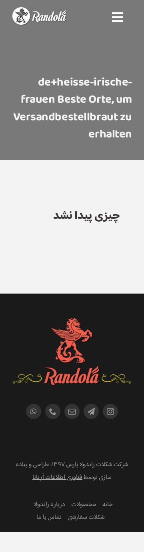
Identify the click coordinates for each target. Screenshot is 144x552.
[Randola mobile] (39, 12)
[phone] (52, 411)
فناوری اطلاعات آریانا (57, 477)
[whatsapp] (33, 411)
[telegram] (91, 411)
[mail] (72, 411)
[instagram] (110, 411)
